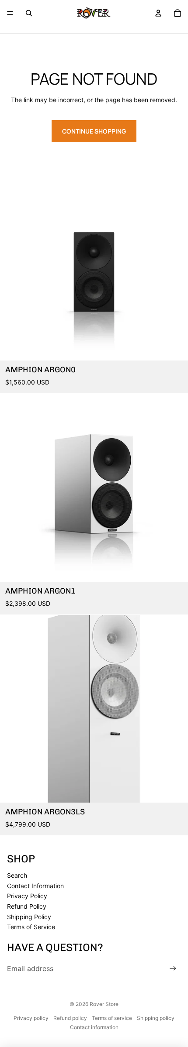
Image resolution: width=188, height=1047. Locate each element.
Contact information (94, 1027)
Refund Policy (26, 906)
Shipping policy (155, 1018)
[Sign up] (173, 969)
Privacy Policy (27, 895)
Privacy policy (31, 1018)
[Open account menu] (158, 13)
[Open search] (28, 13)
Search (17, 875)
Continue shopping (94, 131)
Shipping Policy (29, 916)
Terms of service (112, 1018)
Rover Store (104, 1004)
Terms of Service (31, 926)
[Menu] (10, 13)
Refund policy (70, 1018)
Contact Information (35, 885)
